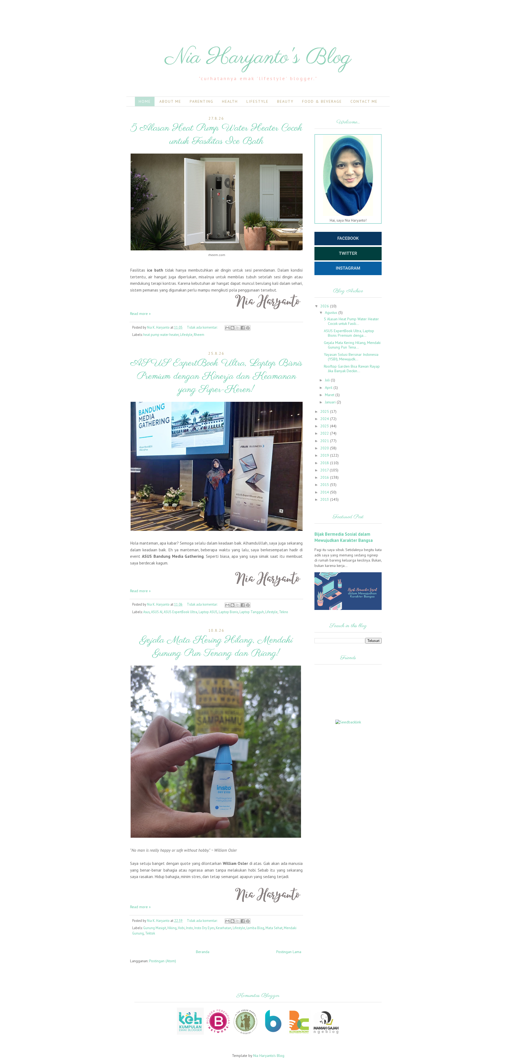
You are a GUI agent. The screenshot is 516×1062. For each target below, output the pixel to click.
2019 (325, 455)
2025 (325, 411)
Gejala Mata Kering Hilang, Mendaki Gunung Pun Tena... (352, 345)
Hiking (172, 928)
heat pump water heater (161, 334)
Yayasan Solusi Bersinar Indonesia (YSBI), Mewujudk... (351, 356)
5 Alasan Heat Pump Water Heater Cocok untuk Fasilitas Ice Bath (216, 135)
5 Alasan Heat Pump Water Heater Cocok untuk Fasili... (351, 321)
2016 (325, 477)
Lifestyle (257, 101)
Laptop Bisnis (228, 612)
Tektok (150, 933)
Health (230, 101)
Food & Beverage (322, 101)
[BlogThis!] (232, 328)
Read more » (140, 313)
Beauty (285, 101)
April (329, 387)
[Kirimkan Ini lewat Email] (227, 328)
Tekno (283, 612)
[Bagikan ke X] (237, 328)
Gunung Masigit (154, 928)
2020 (325, 448)
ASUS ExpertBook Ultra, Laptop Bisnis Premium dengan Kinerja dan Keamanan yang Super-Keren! (216, 376)
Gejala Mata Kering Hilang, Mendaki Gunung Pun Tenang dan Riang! (216, 647)
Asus (146, 612)
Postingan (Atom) (162, 960)
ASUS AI (156, 612)
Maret (330, 394)
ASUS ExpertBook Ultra (180, 612)
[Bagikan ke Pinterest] (247, 328)
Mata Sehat (274, 928)
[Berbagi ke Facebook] (242, 328)
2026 (325, 306)
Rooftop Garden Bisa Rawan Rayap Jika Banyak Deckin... (352, 368)
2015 (325, 484)
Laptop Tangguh (251, 612)
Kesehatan (223, 928)
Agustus (331, 312)
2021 (325, 440)
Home (145, 101)
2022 (325, 433)
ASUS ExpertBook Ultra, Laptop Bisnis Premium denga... (349, 333)
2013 (325, 499)
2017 (325, 470)
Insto (189, 928)
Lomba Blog (255, 928)
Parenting (201, 101)
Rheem (199, 334)
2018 (325, 462)
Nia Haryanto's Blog (268, 1055)
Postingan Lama (288, 951)
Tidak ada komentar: (202, 327)
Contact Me (364, 101)
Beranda (202, 951)
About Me (170, 101)
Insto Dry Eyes (204, 928)
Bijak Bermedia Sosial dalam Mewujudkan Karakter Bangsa (343, 537)
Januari (331, 402)
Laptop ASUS (208, 612)
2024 (325, 418)
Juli (328, 380)
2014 (325, 492)
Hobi (181, 928)
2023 (325, 426)
